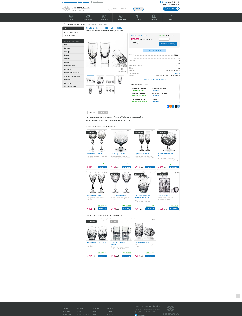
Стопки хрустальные (142, 243)
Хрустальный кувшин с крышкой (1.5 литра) (143, 196)
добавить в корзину (168, 44)
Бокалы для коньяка (118, 154)
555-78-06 (174, 5)
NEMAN (177, 73)
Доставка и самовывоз (69, 2)
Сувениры (67, 83)
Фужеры (67, 52)
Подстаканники (69, 66)
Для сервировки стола (72, 76)
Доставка (110, 308)
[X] (176, 106)
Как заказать (96, 308)
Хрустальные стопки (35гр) (96, 243)
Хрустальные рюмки (94, 195)
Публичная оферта (83, 314)
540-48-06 (174, 2)
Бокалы (67, 48)
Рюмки (66, 55)
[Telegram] (178, 106)
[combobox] (122, 9)
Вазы (66, 45)
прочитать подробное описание (154, 79)
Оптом (80, 2)
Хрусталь (80, 308)
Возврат (109, 311)
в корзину (102, 167)
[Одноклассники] (170, 106)
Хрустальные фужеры (94, 154)
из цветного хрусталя (71, 32)
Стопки (66, 28)
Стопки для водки (70, 35)
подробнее (155, 90)
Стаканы (67, 59)
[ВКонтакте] (168, 106)
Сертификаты (67, 314)
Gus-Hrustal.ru (154, 306)
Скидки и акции (70, 87)
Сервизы (67, 69)
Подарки (67, 80)
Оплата (94, 311)
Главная (65, 308)
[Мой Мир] (173, 106)
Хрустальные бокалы (142, 154)
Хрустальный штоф (165, 195)
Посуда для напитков (72, 73)
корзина (173, 8)
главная (72, 24)
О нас (79, 311)
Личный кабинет (98, 2)
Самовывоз (66, 311)
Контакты (86, 2)
